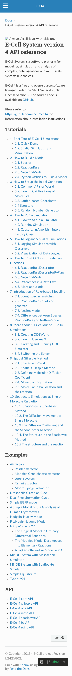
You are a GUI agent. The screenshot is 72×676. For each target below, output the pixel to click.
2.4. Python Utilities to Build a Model (41, 177)
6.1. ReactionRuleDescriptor (34, 267)
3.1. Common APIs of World (34, 186)
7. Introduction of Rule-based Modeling (37, 291)
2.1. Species (23, 162)
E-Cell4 (38, 6)
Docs (8, 20)
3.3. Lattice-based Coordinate (35, 201)
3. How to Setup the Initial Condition (36, 181)
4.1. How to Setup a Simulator (36, 220)
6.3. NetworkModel (28, 277)
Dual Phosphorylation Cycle (29, 497)
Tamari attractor (26, 483)
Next (57, 637)
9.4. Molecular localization (33, 382)
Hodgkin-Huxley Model (26, 516)
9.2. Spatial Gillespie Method (35, 368)
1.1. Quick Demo (26, 143)
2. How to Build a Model (27, 158)
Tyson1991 (17, 579)
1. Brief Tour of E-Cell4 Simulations (34, 138)
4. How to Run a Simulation (29, 215)
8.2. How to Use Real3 (30, 339)
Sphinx (24, 665)
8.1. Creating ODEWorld (32, 334)
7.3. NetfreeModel (27, 310)
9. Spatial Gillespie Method (29, 358)
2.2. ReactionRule (27, 167)
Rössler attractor (26, 469)
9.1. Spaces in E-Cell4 (30, 363)
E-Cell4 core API (21, 598)
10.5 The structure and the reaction (40, 444)
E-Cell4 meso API (22, 613)
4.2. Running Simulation (31, 224)
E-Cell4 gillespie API (24, 603)
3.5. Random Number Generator (37, 210)
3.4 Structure (24, 205)
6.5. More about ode (29, 286)
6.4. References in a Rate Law (35, 282)
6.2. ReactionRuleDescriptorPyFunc (40, 272)
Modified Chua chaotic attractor (37, 473)
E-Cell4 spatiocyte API (25, 618)
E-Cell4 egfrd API (22, 627)
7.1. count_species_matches (34, 296)
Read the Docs (19, 668)
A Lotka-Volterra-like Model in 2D (38, 550)
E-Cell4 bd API (20, 622)
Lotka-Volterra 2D (22, 526)
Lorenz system (25, 478)
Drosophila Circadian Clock (29, 493)
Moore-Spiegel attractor (32, 488)
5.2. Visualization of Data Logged (38, 253)
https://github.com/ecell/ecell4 (26, 114)
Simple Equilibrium (23, 574)
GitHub (28, 99)
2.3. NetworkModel (28, 172)
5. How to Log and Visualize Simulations (38, 239)
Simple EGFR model (24, 502)
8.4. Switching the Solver (32, 353)
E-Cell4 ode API (21, 608)
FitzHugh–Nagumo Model (28, 521)
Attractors (17, 464)
